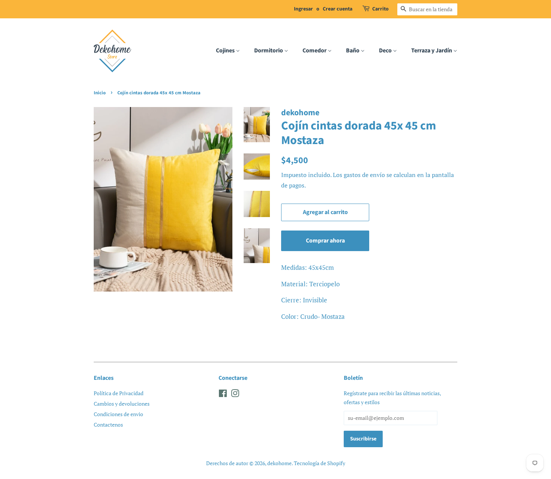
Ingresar (303, 9)
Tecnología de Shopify (319, 463)
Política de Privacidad (119, 393)
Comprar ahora (325, 241)
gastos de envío (364, 175)
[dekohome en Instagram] (235, 394)
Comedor (315, 50)
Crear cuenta (337, 9)
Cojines (226, 50)
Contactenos (108, 424)
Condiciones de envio (118, 414)
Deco (386, 50)
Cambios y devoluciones (122, 403)
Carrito (380, 9)
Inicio (100, 92)
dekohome (279, 463)
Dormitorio (269, 50)
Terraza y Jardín (432, 50)
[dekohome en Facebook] (223, 394)
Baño (353, 50)
